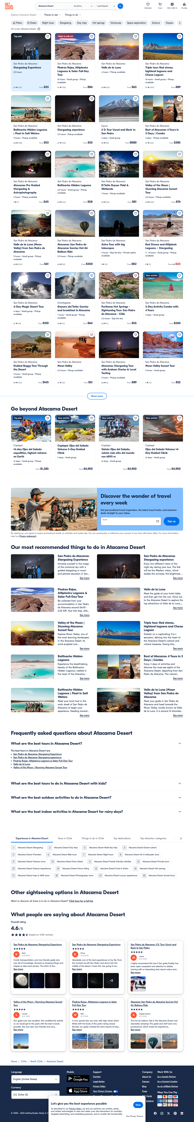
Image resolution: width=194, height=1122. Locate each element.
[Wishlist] (148, 4)
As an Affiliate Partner (167, 1086)
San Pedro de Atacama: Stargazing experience (37, 757)
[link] (31, 62)
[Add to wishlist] (47, 36)
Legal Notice (99, 1081)
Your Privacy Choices (103, 1091)
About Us (146, 1076)
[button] (31, 62)
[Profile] (184, 4)
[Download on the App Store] (78, 1091)
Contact (96, 1076)
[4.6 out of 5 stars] (20, 935)
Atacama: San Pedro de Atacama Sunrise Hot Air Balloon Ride (154, 1004)
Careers (145, 1081)
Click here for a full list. (81, 901)
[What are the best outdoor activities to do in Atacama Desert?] (179, 797)
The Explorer (148, 1101)
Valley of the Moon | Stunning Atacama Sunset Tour (40, 767)
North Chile (36, 1061)
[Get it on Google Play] (78, 1079)
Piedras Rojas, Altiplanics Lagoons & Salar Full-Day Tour (43, 761)
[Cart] (160, 4)
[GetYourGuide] (9, 6)
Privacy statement (27, 536)
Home (14, 1061)
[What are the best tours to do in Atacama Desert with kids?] (179, 783)
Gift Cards (147, 1096)
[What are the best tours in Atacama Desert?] (179, 743)
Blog (144, 1086)
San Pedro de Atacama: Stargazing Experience (37, 754)
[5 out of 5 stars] (38, 949)
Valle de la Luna (21, 764)
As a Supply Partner (166, 1076)
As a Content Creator (167, 1081)
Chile (24, 1061)
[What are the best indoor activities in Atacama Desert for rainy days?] (179, 811)
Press (144, 1091)
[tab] (32, 838)
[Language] (172, 4)
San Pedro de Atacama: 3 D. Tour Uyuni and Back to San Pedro (153, 946)
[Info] (39, 29)
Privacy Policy (99, 1086)
